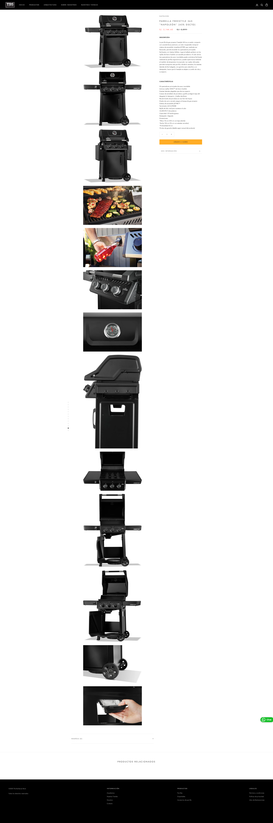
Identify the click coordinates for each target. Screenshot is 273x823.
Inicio (22, 5)
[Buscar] (262, 5)
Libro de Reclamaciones (256, 800)
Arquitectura (50, 5)
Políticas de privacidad (256, 796)
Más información (169, 151)
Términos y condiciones (256, 793)
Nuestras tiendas (89, 5)
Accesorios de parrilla (184, 800)
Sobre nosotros (69, 5)
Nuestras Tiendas (112, 796)
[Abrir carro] (267, 5)
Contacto (110, 803)
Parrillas (179, 793)
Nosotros (110, 800)
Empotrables (181, 796)
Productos (34, 5)
